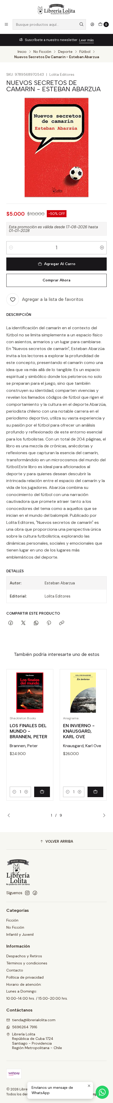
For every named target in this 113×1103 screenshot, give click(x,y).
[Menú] (6, 24)
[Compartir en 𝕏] (23, 623)
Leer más (86, 40)
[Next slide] (103, 815)
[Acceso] (92, 24)
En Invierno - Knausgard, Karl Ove (79, 731)
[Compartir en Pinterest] (48, 623)
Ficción (12, 920)
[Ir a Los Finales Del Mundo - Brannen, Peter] (30, 692)
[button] (56, 841)
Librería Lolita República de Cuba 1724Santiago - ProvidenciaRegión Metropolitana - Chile (37, 1041)
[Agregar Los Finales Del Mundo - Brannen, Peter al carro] (42, 792)
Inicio (22, 52)
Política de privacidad (25, 977)
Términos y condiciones (26, 963)
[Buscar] (81, 24)
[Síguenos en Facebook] (35, 892)
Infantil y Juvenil (20, 934)
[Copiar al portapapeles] (61, 623)
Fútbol (84, 52)
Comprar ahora (56, 280)
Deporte (65, 52)
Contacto (14, 970)
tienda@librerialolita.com (33, 1020)
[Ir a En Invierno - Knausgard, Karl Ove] (83, 692)
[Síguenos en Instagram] (27, 892)
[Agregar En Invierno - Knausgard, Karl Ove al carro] (95, 792)
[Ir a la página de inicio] (56, 9)
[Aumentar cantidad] (101, 247)
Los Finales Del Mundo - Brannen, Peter (28, 731)
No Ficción (42, 52)
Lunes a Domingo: (21, 991)
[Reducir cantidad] (11, 247)
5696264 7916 (24, 1027)
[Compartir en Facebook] (10, 623)
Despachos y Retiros (24, 956)
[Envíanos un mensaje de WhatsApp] (102, 1092)
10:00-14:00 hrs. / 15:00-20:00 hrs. (37, 998)
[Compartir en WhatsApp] (36, 623)
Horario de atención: (24, 984)
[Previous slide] (10, 815)
